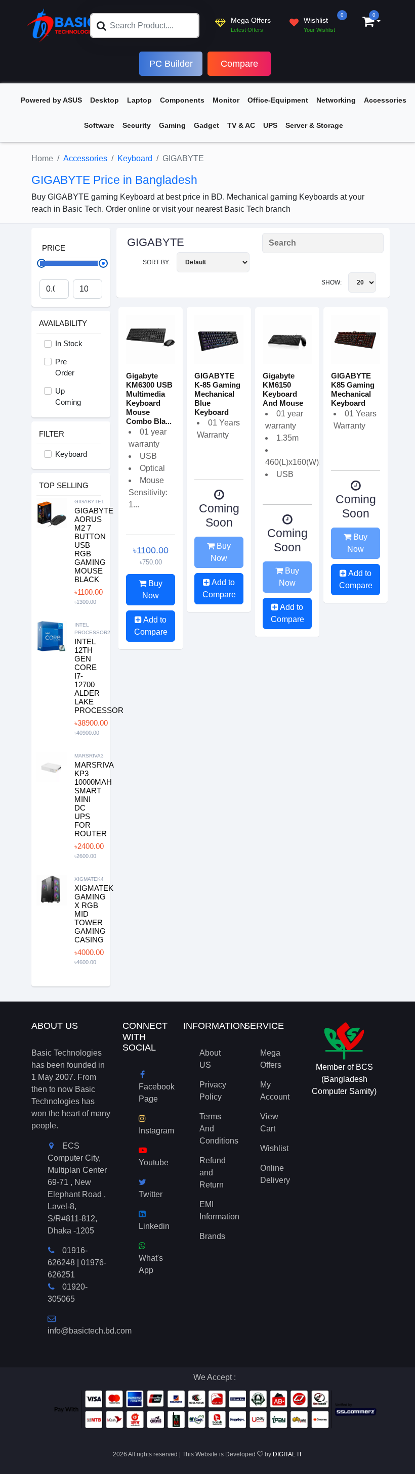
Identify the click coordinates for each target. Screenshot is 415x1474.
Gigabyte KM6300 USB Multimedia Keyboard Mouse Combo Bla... (149, 398)
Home (42, 158)
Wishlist (274, 1148)
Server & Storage (314, 125)
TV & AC (241, 125)
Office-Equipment (277, 100)
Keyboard (134, 158)
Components (182, 100)
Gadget (206, 125)
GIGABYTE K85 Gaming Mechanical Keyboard (353, 389)
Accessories (385, 100)
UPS (270, 125)
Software (99, 125)
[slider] (103, 263)
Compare (239, 64)
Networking (336, 100)
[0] (368, 23)
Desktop (104, 100)
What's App (151, 1264)
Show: (332, 282)
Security (136, 125)
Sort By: (157, 262)
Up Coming (68, 397)
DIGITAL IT (287, 1454)
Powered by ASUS (51, 100)
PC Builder (171, 64)
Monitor (226, 100)
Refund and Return (212, 1172)
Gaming (172, 125)
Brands (212, 1236)
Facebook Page (157, 1092)
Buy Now (152, 589)
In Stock (68, 343)
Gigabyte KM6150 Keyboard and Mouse (283, 389)
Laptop (139, 100)
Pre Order (64, 367)
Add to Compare (151, 625)
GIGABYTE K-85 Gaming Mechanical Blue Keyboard (217, 393)
